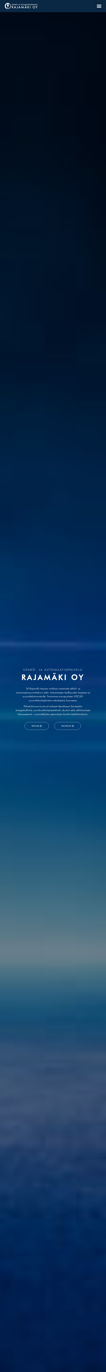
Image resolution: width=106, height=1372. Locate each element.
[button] (99, 6)
